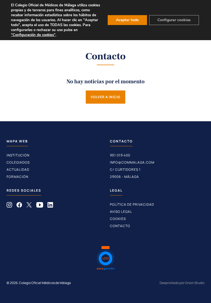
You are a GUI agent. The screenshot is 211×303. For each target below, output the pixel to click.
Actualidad (18, 169)
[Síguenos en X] (29, 206)
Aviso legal (121, 211)
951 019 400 (120, 155)
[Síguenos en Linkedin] (50, 206)
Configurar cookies (174, 20)
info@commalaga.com (132, 162)
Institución (18, 155)
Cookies (118, 218)
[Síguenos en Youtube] (39, 206)
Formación (17, 176)
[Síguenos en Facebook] (19, 206)
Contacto (120, 226)
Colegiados (18, 162)
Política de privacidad (132, 204)
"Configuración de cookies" (33, 34)
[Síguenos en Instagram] (9, 206)
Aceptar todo (127, 20)
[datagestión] (105, 258)
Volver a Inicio (105, 97)
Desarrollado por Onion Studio (182, 282)
